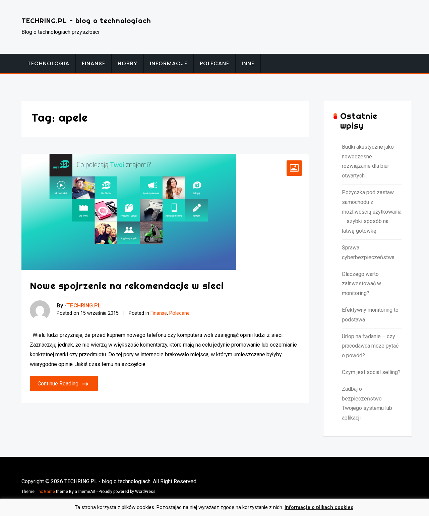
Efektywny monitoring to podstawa (370, 315)
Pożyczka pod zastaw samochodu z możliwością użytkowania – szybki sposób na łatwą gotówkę (372, 211)
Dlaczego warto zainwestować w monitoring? (361, 284)
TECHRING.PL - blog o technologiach (86, 20)
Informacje (168, 63)
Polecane (214, 63)
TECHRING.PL (83, 305)
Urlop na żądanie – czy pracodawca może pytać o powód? (370, 346)
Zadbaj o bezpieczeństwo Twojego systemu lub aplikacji (367, 403)
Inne (248, 63)
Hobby (127, 63)
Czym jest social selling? (371, 372)
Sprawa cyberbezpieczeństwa (368, 252)
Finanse (93, 63)
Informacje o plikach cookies (319, 507)
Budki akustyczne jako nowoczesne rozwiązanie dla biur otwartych (368, 161)
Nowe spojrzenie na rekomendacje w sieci (127, 285)
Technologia (48, 63)
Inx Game (46, 491)
